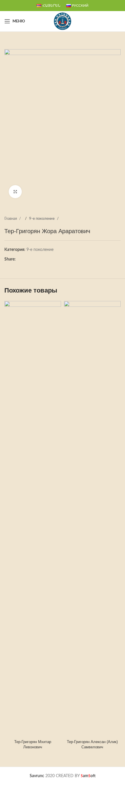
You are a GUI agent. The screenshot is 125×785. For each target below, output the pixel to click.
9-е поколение (42, 219)
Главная (11, 219)
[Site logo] (62, 21)
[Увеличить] (15, 191)
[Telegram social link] (43, 259)
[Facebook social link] (20, 259)
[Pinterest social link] (31, 259)
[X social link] (26, 259)
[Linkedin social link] (37, 259)
